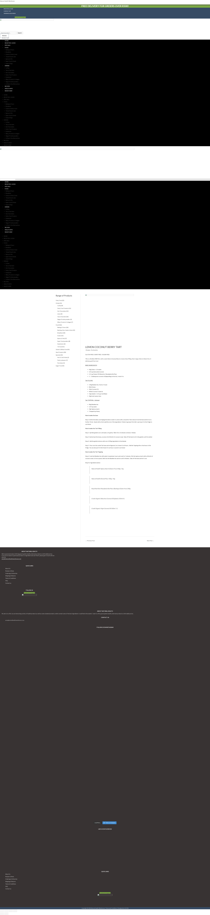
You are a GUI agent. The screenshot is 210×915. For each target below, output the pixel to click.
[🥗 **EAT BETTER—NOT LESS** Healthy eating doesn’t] (79, 697)
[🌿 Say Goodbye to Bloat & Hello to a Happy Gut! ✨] (27, 796)
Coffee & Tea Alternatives (13, 84)
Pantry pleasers (61, 360)
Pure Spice (60, 363)
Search (20, 33)
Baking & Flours (10, 49)
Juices (59, 314)
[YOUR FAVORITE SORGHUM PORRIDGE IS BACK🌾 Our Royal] (131, 724)
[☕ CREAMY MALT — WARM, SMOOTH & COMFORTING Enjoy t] (131, 700)
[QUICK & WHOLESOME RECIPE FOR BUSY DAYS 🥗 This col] (27, 721)
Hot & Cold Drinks (62, 357)
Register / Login (10, 43)
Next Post (150, 540)
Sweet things (9, 63)
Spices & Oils (9, 59)
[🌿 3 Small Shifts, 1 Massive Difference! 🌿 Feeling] (79, 756)
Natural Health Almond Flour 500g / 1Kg (103, 479)
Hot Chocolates (10, 72)
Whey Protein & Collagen (12, 79)
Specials (58, 355)
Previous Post (90, 540)
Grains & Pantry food (11, 54)
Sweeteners (60, 344)
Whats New (8, 91)
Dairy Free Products (11, 75)
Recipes (7, 86)
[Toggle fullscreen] (6, 911)
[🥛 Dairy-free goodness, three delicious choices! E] (27, 635)
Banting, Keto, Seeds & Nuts (65, 330)
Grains (59, 335)
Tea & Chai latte (10, 70)
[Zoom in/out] (2, 911)
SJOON (126, 908)
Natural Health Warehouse (7, 1)
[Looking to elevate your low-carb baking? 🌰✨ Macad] (27, 758)
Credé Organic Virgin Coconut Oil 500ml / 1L (104, 508)
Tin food (59, 346)
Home (7, 40)
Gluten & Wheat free (61, 349)
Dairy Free (59, 300)
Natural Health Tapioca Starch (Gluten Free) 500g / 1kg (107, 469)
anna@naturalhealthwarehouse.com (11, 559)
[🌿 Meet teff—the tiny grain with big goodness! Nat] (79, 635)
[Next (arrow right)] (6, 913)
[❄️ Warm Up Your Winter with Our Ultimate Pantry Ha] (79, 798)
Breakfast (8, 52)
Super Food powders (62, 341)
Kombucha (8, 77)
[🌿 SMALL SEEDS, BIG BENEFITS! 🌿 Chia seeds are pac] (182, 696)
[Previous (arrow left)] (2, 913)
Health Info (9, 88)
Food (6, 47)
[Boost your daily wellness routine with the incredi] (182, 726)
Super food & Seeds (11, 61)
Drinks (7, 65)
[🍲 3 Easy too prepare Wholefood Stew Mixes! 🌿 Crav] (131, 798)
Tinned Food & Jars (11, 56)
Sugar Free (59, 365)
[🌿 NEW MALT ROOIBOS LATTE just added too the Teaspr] (27, 701)
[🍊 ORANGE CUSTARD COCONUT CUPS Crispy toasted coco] (182, 637)
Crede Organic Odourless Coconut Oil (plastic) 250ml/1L (108, 498)
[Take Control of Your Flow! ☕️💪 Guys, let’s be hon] (131, 761)
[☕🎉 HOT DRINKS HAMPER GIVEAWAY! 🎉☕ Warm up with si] (131, 658)
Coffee (7, 68)
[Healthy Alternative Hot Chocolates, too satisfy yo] (79, 730)
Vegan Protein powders (12, 81)
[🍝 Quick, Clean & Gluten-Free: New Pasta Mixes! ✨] (182, 793)
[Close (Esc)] (15, 911)
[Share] (11, 911)
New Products (59, 352)
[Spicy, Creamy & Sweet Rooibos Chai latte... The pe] (182, 755)
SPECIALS (7, 45)
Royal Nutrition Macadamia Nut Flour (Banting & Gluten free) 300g (110, 488)
